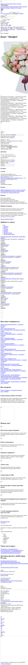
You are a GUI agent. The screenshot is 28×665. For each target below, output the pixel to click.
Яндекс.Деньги (12, 191)
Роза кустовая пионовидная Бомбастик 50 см (12, 178)
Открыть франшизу (14, 6)
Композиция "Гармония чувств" (8, 358)
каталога (12, 137)
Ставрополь (13, 562)
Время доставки (4, 162)
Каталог (3, 3)
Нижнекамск (14, 563)
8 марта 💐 (6, 537)
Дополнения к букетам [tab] (9, 234)
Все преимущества (5, 521)
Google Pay (19, 190)
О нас (6, 3)
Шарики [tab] (5, 227)
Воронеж (8, 562)
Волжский (4, 28)
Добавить (3, 243)
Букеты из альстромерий (13, 550)
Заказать (3, 146)
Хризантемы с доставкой (7, 549)
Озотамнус (3, 180)
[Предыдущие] (1, 312)
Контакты (3, 8)
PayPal (7, 191)
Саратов (19, 563)
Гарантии (19, 3)
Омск (12, 561)
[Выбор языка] (2, 9)
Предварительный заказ (11, 146)
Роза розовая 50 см (5, 176)
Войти (16, 13)
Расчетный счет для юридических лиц (10, 192)
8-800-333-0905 (4, 575)
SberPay (23, 190)
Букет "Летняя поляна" (6, 352)
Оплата (14, 3)
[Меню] (10, 25)
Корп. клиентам (23, 6)
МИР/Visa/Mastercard (6, 190)
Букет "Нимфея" (5, 391)
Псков (2, 561)
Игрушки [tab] (5, 230)
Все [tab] (4, 225)
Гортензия (8, 553)
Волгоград (8, 563)
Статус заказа (18, 8)
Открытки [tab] (5, 226)
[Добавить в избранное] (10, 148)
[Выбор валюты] (1, 11)
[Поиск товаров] (2, 25)
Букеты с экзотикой (11, 551)
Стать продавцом (5, 6)
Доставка (10, 3)
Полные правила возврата (7, 219)
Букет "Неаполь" (5, 367)
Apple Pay (13, 190)
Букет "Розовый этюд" (6, 332)
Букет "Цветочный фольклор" (8, 328)
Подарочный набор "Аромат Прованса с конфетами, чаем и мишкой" (13, 382)
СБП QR (3, 191)
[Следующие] (2, 312)
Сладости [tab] (5, 229)
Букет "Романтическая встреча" (8, 348)
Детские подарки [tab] (7, 232)
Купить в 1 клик (4, 148)
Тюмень (9, 561)
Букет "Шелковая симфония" (8, 343)
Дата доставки (4, 157)
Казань (5, 561)
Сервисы (12, 8)
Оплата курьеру (20, 191)
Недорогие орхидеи (15, 553)
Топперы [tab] (5, 231)
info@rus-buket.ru (5, 579)
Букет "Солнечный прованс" (8, 337)
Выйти (21, 13)
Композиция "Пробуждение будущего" (10, 363)
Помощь (8, 8)
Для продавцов (4, 5)
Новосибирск (24, 563)
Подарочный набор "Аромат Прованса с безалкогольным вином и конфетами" (10, 375)
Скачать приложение (6, 663)
